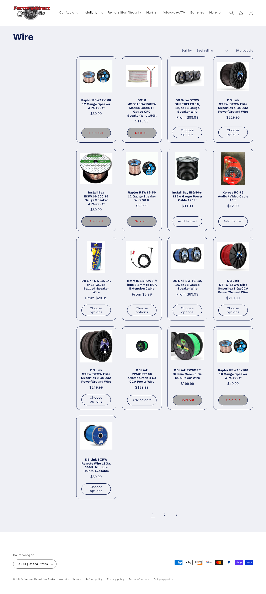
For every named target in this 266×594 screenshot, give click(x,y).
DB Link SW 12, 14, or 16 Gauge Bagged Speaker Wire (96, 286)
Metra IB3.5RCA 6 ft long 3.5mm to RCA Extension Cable (142, 284)
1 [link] (153, 514)
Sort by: (186, 50)
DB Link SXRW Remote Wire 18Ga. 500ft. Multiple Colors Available (96, 465)
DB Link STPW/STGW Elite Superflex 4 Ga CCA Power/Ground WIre (233, 106)
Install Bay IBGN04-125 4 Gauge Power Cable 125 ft (187, 196)
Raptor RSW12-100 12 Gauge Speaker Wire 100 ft (96, 104)
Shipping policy (163, 579)
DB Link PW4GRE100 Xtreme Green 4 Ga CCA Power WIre (142, 375)
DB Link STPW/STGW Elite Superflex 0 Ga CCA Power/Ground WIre (96, 375)
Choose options (187, 132)
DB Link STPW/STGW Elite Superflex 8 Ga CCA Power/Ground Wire (233, 286)
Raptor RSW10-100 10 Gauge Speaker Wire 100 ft (233, 374)
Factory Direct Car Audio (39, 579)
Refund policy (94, 579)
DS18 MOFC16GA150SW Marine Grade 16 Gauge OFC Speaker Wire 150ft (141, 108)
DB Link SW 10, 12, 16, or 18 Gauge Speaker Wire (187, 284)
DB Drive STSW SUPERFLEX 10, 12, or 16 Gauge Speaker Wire (187, 106)
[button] (68, 12)
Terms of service (139, 579)
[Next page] (176, 515)
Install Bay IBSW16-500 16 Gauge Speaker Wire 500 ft (96, 198)
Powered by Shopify (68, 579)
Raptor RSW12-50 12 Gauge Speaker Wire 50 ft (142, 196)
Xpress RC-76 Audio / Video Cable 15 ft (233, 196)
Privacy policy (115, 579)
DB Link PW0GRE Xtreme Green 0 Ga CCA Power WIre (187, 374)
